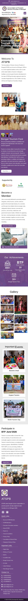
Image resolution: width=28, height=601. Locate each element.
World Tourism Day (14, 419)
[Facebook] (2, 512)
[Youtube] (7, 512)
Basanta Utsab (14, 370)
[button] (25, 13)
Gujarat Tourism (14, 395)
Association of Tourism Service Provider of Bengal (16, 8)
